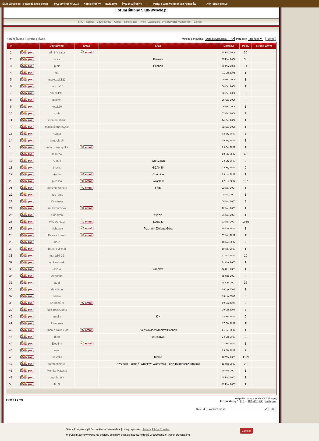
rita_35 (57, 384)
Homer (57, 133)
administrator (57, 52)
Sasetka (57, 357)
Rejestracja (130, 21)
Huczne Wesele (57, 188)
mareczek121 (57, 79)
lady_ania (57, 194)
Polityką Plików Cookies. (156, 429)
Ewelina (57, 343)
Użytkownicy (104, 21)
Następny (270, 401)
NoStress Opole (57, 309)
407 (255, 401)
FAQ (80, 21)
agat (57, 282)
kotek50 (57, 106)
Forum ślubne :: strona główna (26, 38)
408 (261, 401)
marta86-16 (57, 255)
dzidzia (56, 100)
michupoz (57, 228)
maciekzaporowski (57, 127)
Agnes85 (57, 276)
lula (57, 72)
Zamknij (246, 430)
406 (250, 401)
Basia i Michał (57, 248)
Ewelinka (57, 323)
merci (56, 242)
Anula (57, 174)
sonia (56, 113)
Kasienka (57, 201)
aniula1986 (57, 93)
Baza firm (111, 3)
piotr (57, 66)
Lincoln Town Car (57, 330)
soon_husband (57, 120)
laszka (57, 269)
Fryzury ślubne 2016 (66, 3)
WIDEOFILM (57, 221)
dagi (57, 337)
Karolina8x (57, 303)
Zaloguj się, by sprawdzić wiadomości (169, 21)
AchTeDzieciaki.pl (217, 3)
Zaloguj (198, 21)
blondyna (57, 215)
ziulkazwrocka (57, 208)
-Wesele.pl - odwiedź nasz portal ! (29, 3)
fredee (57, 296)
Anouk (57, 160)
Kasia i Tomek (57, 235)
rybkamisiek (56, 262)
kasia (56, 59)
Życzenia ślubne (132, 3)
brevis (57, 167)
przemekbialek (57, 364)
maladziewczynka (57, 147)
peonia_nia (57, 377)
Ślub (5, 3)
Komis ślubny (92, 3)
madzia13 (57, 86)
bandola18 (57, 140)
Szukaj (90, 21)
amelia (57, 316)
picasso (57, 181)
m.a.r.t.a (57, 154)
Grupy (117, 21)
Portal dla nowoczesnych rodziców (174, 3)
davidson (57, 289)
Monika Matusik (57, 370)
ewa (57, 350)
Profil (142, 21)
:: (147, 3)
